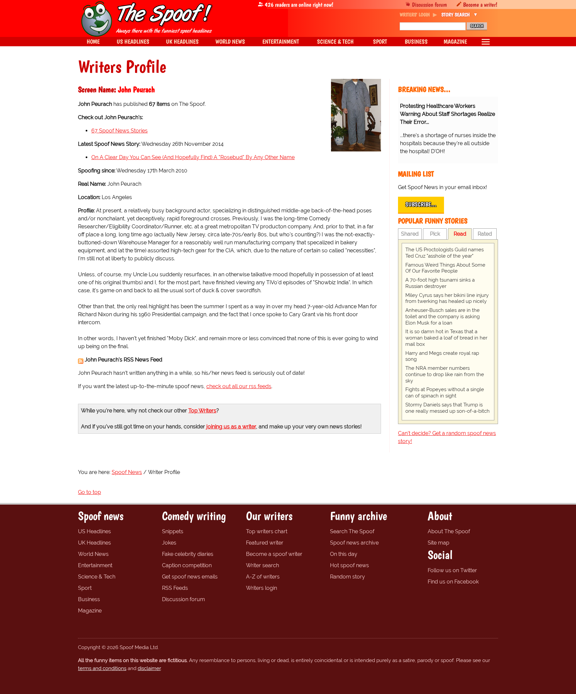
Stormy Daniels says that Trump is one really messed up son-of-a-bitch (447, 408)
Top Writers (202, 410)
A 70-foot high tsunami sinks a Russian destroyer (440, 283)
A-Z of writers (263, 577)
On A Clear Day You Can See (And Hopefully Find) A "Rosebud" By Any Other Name (193, 157)
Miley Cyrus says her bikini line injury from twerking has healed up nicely (447, 298)
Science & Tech (96, 577)
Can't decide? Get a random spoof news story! (447, 437)
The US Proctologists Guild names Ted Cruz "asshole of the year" (444, 253)
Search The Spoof (352, 531)
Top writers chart (266, 531)
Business (89, 599)
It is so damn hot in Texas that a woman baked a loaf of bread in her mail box (446, 338)
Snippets (172, 531)
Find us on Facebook (453, 581)
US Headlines (94, 531)
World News (93, 554)
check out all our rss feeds (238, 386)
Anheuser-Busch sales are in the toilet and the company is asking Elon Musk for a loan (442, 316)
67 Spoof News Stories (119, 130)
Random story (347, 577)
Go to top (89, 492)
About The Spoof (449, 531)
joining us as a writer (231, 426)
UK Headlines (94, 543)
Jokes (169, 543)
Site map (438, 543)
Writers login (261, 588)
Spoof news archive (354, 543)
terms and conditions (102, 668)
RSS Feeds (175, 588)
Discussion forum (429, 4)
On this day (343, 554)
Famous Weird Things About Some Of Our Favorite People (445, 268)
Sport (85, 588)
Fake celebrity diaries (187, 554)
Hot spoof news (349, 565)
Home (93, 41)
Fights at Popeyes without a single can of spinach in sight (444, 392)
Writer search (262, 565)
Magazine (90, 610)
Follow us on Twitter (452, 570)
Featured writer (264, 543)
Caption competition (187, 565)
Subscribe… (421, 204)
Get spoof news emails (190, 577)
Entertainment (95, 565)
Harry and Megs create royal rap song (442, 356)
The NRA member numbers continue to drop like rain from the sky (444, 374)
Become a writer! (480, 4)
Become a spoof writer (274, 554)
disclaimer (149, 668)
